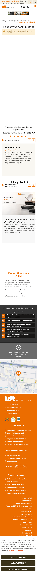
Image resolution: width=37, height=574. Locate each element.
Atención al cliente (14, 407)
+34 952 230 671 (12, 405)
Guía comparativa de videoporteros (20, 320)
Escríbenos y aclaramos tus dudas (19, 430)
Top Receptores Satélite (16, 493)
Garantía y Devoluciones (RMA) (18, 444)
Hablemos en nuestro (17, 458)
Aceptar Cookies (18, 557)
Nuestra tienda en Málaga (16, 436)
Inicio (3, 20)
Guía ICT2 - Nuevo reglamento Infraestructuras (18, 335)
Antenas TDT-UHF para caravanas (19, 506)
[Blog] (25, 466)
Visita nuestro (14, 455)
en (35, 2)
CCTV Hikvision (12, 482)
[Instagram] (11, 466)
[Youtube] (7, 466)
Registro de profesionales (16, 439)
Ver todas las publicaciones (11, 185)
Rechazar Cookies (18, 569)
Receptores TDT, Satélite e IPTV (19, 20)
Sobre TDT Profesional (15, 433)
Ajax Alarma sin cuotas (15, 484)
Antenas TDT (27, 501)
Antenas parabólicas (24, 503)
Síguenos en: (12, 461)
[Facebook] (16, 466)
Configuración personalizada (18, 563)
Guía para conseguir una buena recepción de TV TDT (19, 325)
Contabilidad (12, 413)
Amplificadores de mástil (22, 517)
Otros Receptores (7, 22)
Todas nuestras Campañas (17, 479)
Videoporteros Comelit (15, 487)
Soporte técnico (13, 410)
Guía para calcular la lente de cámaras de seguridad (18, 330)
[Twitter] (20, 466)
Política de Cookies (16, 551)
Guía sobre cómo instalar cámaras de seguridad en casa (21, 316)
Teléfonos (28, 530)
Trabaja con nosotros (15, 441)
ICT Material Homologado (16, 490)
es (30, 2)
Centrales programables (22, 519)
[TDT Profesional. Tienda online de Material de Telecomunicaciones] (8, 7)
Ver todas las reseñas (11, 140)
